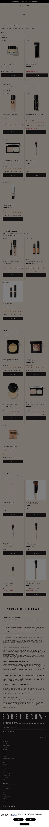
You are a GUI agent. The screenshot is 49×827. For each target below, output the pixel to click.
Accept (30, 819)
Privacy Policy (14, 815)
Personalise (24, 823)
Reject (18, 819)
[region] (24, 818)
